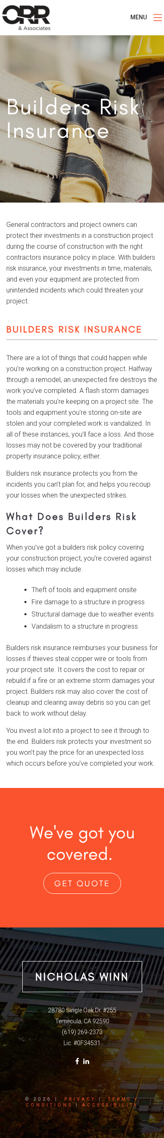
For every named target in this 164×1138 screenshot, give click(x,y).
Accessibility (110, 1105)
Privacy (80, 1099)
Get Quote (82, 883)
